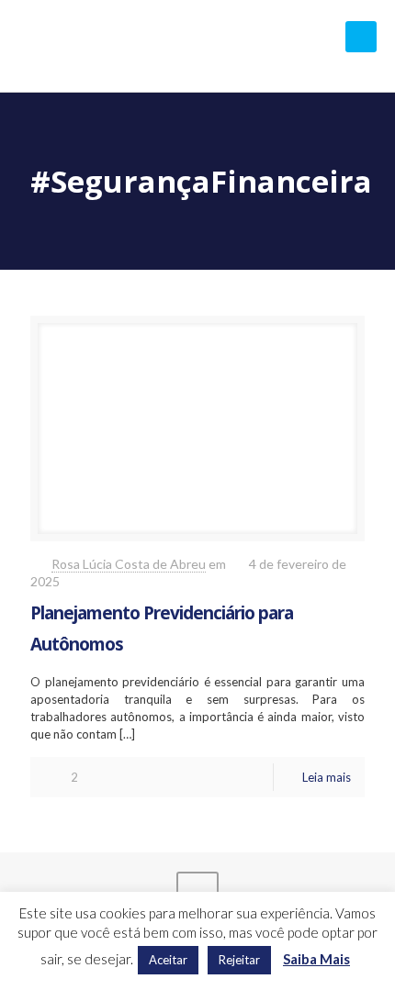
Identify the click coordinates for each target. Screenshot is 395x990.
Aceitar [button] (168, 959)
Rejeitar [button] (239, 959)
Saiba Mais (316, 959)
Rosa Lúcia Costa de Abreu (128, 564)
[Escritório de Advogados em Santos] (197, 46)
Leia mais (326, 777)
